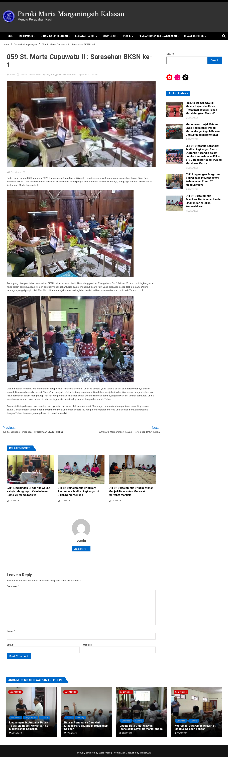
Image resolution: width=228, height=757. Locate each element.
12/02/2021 (126, 733)
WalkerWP (145, 752)
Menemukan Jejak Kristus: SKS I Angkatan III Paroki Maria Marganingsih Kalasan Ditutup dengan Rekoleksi (203, 129)
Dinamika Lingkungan (54, 36)
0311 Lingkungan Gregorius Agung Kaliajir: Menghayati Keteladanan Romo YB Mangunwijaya (28, 491)
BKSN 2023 (65, 74)
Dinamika (15, 717)
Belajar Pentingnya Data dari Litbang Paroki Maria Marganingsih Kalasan (86, 725)
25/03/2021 (71, 733)
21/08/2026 (115, 501)
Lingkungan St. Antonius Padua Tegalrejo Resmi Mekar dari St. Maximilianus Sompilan (28, 725)
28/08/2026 (192, 118)
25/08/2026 (192, 168)
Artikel (69, 717)
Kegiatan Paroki (85, 36)
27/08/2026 (192, 139)
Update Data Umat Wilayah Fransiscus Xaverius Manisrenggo (141, 727)
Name (11, 631)
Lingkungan (30, 717)
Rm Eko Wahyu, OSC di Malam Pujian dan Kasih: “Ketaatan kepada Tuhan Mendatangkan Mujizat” (201, 108)
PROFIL (127, 36)
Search (170, 53)
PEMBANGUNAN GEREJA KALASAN (158, 36)
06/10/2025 (16, 733)
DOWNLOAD (109, 36)
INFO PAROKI (26, 36)
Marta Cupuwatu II (80, 74)
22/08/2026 (14, 501)
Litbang (44, 717)
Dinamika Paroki (194, 36)
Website (87, 644)
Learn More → (81, 548)
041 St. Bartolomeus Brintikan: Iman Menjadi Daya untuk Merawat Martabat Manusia (131, 491)
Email (10, 644)
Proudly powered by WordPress (94, 752)
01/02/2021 (181, 733)
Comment (13, 586)
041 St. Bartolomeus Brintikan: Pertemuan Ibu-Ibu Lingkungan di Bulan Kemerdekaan (78, 491)
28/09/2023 (24, 74)
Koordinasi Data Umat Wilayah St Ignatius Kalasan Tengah (195, 727)
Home (9, 36)
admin (12, 74)
